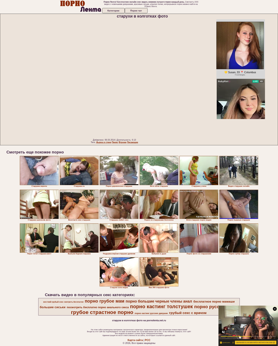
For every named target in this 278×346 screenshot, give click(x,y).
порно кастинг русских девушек (151, 313)
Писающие (132, 142)
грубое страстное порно (102, 312)
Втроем (122, 142)
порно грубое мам (104, 301)
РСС (147, 340)
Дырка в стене (103, 142)
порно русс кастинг (216, 306)
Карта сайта (135, 340)
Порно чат (136, 10)
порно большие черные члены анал (159, 301)
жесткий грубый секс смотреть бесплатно (63, 302)
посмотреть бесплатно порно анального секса (98, 307)
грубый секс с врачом (188, 313)
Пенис (115, 142)
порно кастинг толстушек (161, 306)
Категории (113, 10)
